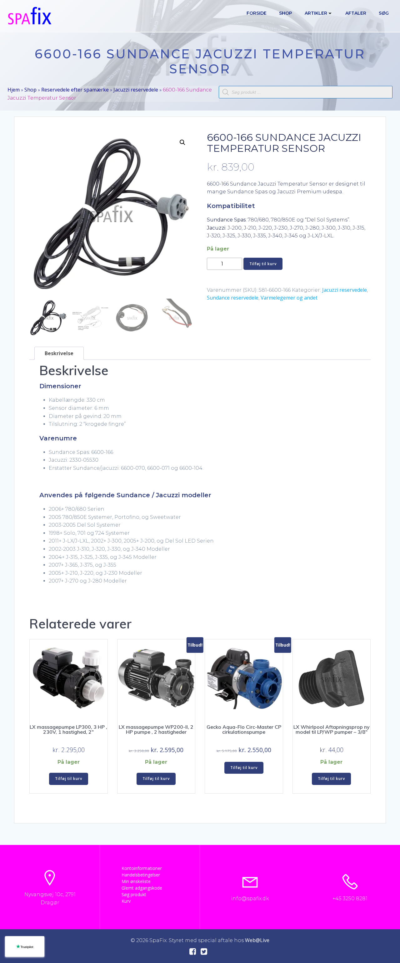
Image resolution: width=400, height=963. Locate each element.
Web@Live (257, 940)
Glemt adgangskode (142, 888)
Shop (285, 13)
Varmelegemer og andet (289, 297)
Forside (257, 13)
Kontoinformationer (142, 868)
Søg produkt (134, 894)
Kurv (126, 901)
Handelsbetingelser (141, 875)
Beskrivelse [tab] (59, 353)
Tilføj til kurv (263, 263)
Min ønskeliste (136, 881)
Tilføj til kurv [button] (68, 778)
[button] (182, 142)
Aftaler (355, 13)
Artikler (316, 13)
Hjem (14, 89)
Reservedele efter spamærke (75, 89)
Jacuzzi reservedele (135, 89)
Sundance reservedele (232, 297)
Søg (384, 13)
